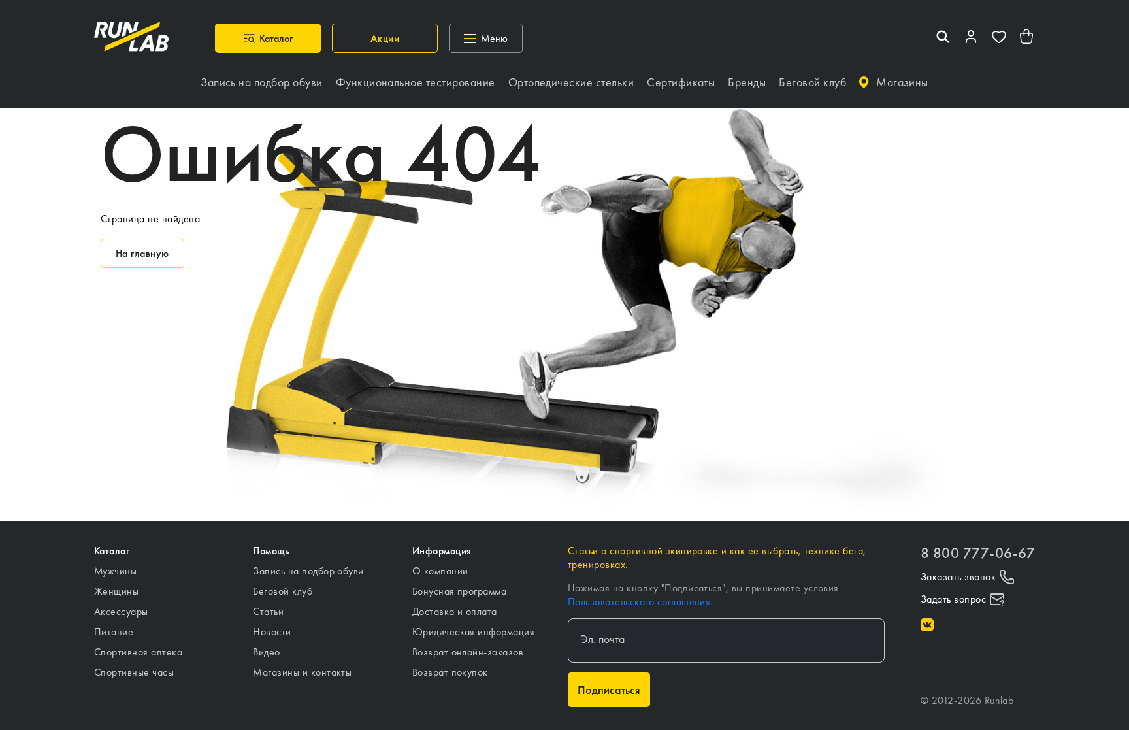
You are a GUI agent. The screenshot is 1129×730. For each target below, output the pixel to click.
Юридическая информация (473, 632)
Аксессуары (121, 611)
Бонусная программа (459, 591)
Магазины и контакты (302, 672)
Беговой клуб (282, 591)
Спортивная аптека (138, 652)
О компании (440, 571)
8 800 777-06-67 (978, 553)
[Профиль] (971, 38)
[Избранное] (999, 38)
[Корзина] (1027, 38)
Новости (272, 632)
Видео (266, 652)
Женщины (116, 591)
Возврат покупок (450, 672)
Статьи (268, 611)
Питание (113, 632)
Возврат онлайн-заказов (468, 652)
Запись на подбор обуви (308, 571)
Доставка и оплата (454, 611)
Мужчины (115, 571)
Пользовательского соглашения (639, 601)
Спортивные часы (134, 672)
